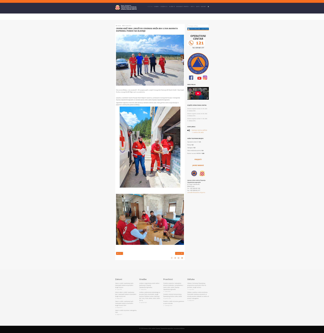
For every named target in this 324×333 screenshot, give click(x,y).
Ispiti (192, 6)
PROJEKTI (198, 159)
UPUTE (198, 6)
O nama (156, 6)
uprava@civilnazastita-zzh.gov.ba (196, 192)
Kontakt (203, 6)
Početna (150, 6)
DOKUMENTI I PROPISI (182, 6)
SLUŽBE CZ (172, 6)
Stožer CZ (163, 6)
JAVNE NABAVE (198, 165)
